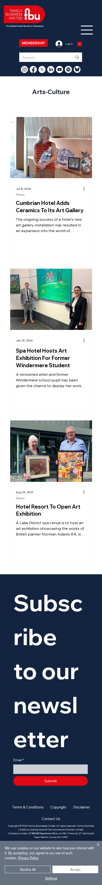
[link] (79, 43)
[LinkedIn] (50, 69)
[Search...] (77, 57)
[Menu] (87, 30)
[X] (42, 69)
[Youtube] (59, 69)
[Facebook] (33, 69)
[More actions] (85, 188)
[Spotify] (68, 69)
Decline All (28, 869)
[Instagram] (24, 69)
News (20, 195)
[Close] (95, 847)
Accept (75, 869)
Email (18, 760)
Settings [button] (51, 878)
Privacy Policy (28, 857)
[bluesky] (77, 69)
